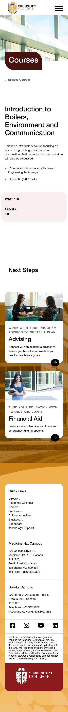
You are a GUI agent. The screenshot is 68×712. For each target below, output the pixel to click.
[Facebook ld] (12, 626)
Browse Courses (19, 80)
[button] (59, 8)
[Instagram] (26, 626)
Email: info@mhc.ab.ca (23, 563)
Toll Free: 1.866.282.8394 (24, 572)
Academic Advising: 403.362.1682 (30, 612)
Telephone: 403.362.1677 (24, 607)
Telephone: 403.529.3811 (24, 568)
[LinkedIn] (55, 626)
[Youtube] (41, 626)
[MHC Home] (21, 8)
